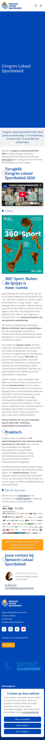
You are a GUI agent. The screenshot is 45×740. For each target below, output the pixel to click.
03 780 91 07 (10, 585)
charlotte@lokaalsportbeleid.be (19, 588)
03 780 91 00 (7, 619)
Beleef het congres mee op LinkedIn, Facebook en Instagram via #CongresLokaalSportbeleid (22, 544)
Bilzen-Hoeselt (23, 498)
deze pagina (7, 159)
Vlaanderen (23, 495)
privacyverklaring (30, 712)
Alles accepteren (22, 719)
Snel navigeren (8, 686)
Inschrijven (8, 645)
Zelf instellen (22, 725)
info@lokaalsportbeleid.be (12, 622)
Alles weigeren (22, 731)
